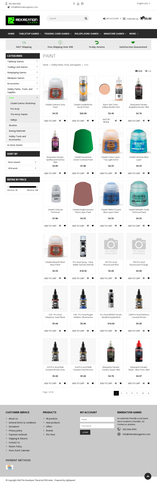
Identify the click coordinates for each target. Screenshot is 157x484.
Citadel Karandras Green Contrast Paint (83, 158)
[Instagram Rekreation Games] (82, 4)
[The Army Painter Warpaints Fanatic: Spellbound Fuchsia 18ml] (55, 129)
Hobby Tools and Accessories (17, 138)
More (132, 33)
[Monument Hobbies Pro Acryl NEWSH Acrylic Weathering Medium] (111, 287)
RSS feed (50, 434)
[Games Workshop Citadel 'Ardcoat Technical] (55, 182)
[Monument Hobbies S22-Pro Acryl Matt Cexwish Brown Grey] (55, 340)
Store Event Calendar (19, 450)
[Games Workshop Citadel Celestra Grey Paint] (55, 77)
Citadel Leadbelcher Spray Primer (83, 106)
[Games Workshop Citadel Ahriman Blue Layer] (139, 129)
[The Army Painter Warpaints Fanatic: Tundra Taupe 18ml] (111, 340)
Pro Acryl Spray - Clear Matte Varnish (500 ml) (83, 263)
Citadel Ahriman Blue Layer (139, 158)
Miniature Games (114, 33)
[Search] (86, 18)
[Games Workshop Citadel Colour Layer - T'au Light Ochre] (111, 129)
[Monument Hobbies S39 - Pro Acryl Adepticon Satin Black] (55, 287)
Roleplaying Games (86, 33)
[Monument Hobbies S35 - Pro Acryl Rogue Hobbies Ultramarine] (83, 287)
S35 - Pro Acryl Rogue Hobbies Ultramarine (83, 316)
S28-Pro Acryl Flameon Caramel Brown (139, 316)
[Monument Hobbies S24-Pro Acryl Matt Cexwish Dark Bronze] (83, 340)
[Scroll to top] (147, 476)
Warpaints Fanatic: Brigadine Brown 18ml (139, 106)
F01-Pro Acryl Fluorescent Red (111, 263)
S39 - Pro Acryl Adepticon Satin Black (55, 316)
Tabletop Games (29, 33)
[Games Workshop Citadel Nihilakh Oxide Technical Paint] (139, 182)
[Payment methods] (9, 467)
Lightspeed (70, 480)
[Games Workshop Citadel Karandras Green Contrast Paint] (83, 129)
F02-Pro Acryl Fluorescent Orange (139, 263)
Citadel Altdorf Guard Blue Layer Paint (111, 211)
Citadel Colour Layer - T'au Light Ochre (111, 158)
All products (52, 418)
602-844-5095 (130, 429)
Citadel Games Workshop (23, 103)
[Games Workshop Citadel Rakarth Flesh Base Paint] (55, 234)
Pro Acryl (14, 108)
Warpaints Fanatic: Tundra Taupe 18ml (111, 368)
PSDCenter (48, 480)
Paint (11, 97)
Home (11, 33)
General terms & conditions (22, 422)
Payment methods (18, 434)
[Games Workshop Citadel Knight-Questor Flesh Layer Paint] (83, 182)
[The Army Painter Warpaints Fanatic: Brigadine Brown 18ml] (139, 77)
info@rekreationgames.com (136, 434)
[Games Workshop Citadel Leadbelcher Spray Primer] (83, 77)
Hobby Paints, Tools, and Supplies (19, 91)
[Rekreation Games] (23, 20)
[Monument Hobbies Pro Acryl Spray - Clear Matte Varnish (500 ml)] (83, 234)
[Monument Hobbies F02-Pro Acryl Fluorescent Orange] (139, 234)
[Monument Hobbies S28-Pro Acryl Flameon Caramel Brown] (139, 287)
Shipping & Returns (18, 438)
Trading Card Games (56, 33)
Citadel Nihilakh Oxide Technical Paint (139, 211)
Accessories (13, 83)
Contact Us (14, 442)
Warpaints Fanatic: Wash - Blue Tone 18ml (138, 368)
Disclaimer (14, 426)
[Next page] (148, 393)
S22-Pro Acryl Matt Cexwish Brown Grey (55, 368)
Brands (49, 430)
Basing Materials (17, 130)
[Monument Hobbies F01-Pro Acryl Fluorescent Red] (111, 234)
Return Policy (15, 446)
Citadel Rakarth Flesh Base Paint (55, 263)
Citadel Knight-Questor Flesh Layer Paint (83, 211)
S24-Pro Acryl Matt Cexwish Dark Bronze (83, 368)
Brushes (13, 125)
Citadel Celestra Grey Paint (55, 106)
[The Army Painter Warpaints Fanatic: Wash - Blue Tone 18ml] (139, 340)
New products (53, 422)
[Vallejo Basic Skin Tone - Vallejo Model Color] (111, 77)
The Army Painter (19, 114)
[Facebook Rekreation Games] (74, 4)
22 (143, 393)
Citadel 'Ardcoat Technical (55, 211)
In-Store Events (15, 145)
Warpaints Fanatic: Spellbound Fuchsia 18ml (55, 160)
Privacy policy (15, 430)
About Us (13, 418)
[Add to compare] (60, 121)
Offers (49, 426)
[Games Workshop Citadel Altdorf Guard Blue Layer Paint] (111, 182)
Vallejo (13, 119)
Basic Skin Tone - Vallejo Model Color (111, 106)
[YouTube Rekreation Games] (78, 4)
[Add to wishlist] (65, 121)
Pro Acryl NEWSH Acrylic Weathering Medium (111, 316)
